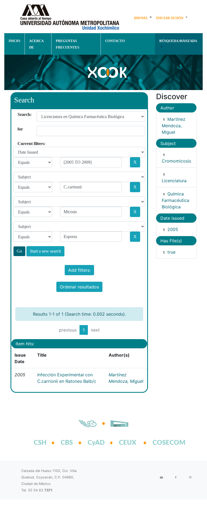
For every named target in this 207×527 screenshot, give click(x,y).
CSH (40, 443)
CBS (67, 443)
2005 (172, 229)
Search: (20, 114)
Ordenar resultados (79, 287)
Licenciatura (174, 180)
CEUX (127, 443)
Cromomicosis (176, 161)
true (171, 252)
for (20, 129)
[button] (143, 17)
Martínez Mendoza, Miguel (173, 125)
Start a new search (45, 251)
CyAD (96, 443)
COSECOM (163, 443)
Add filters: (79, 270)
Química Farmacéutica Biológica (175, 200)
